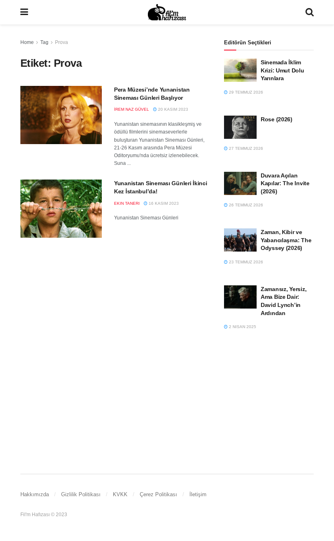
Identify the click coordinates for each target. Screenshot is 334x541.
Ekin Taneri (127, 203)
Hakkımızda (34, 494)
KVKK (120, 494)
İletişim (198, 494)
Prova (61, 42)
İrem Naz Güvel (131, 109)
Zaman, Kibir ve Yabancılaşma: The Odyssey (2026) (286, 240)
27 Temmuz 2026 (245, 148)
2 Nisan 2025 (242, 326)
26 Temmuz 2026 (245, 205)
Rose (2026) (276, 119)
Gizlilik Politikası (81, 494)
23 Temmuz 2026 (245, 262)
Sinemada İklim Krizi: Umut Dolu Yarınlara (282, 70)
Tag (44, 42)
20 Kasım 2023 (172, 109)
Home (27, 42)
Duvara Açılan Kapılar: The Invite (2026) (285, 183)
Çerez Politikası (158, 494)
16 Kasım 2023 (163, 203)
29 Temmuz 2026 (245, 92)
